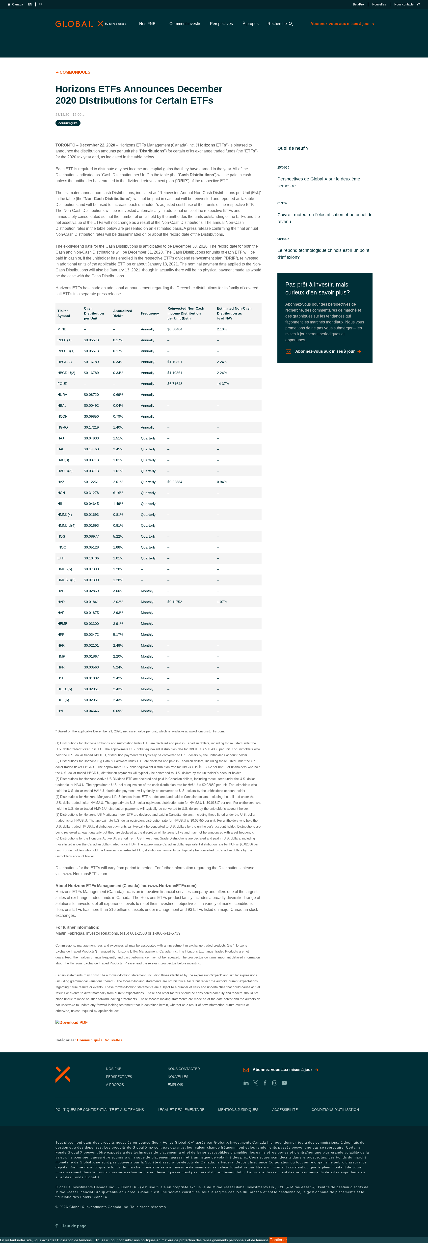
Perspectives (221, 24)
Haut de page (73, 1226)
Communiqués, (91, 1040)
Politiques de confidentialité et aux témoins (99, 1110)
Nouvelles (379, 4)
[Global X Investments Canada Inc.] (89, 24)
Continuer (278, 1240)
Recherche (277, 24)
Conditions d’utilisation (335, 1110)
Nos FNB (147, 24)
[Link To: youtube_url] (284, 1083)
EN (30, 4)
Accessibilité (285, 1110)
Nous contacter (404, 4)
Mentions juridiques (238, 1110)
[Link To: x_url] (255, 1083)
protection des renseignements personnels (212, 1240)
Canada (17, 4)
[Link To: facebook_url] (265, 1083)
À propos (251, 24)
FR (41, 4)
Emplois (175, 1085)
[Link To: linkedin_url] (245, 1083)
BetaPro (358, 4)
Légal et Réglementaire (181, 1110)
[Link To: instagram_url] (274, 1083)
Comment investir (184, 24)
